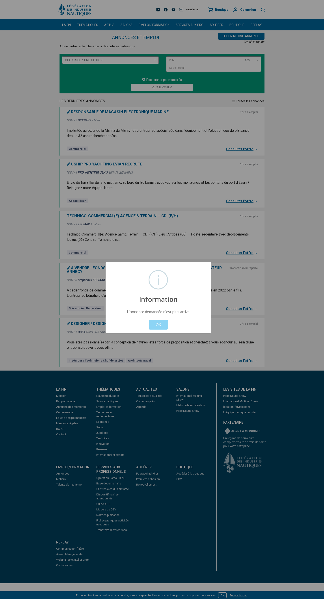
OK (158, 324)
